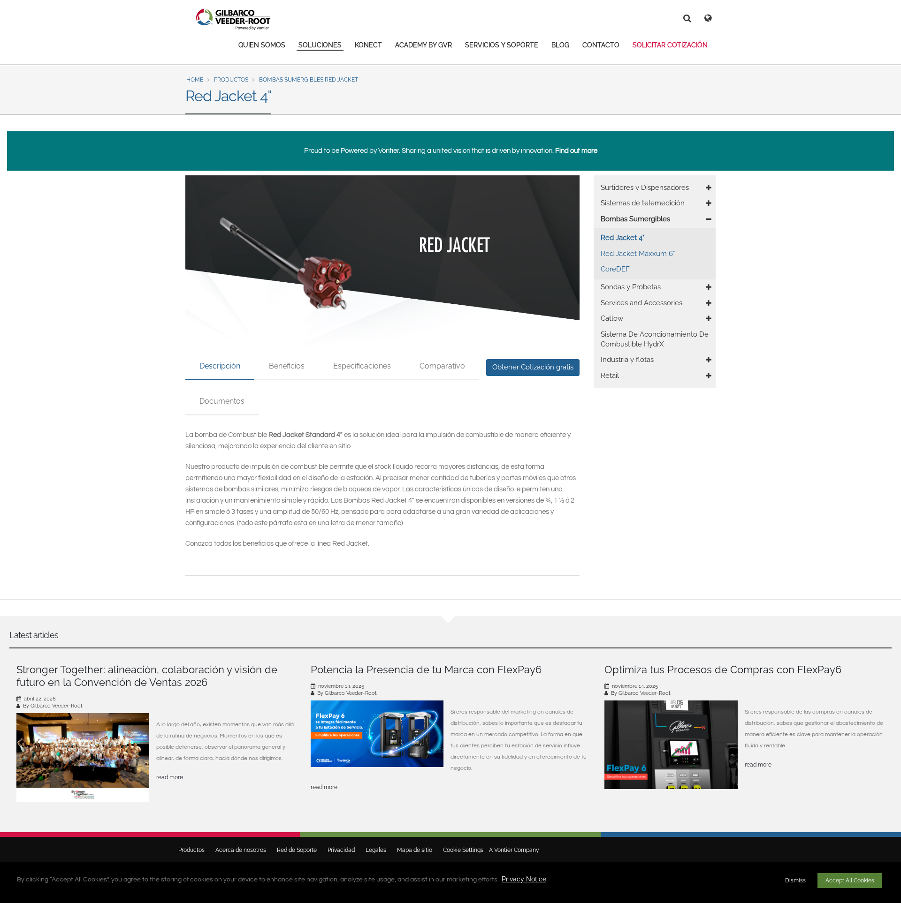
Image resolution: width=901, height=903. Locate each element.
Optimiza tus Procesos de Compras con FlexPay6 (722, 669)
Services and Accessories (641, 303)
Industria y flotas (627, 359)
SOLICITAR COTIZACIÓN (670, 45)
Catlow (612, 318)
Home (194, 79)
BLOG (560, 45)
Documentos (221, 401)
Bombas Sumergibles (635, 219)
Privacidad (341, 850)
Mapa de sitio (414, 850)
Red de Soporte (297, 850)
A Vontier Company (512, 850)
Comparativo (442, 365)
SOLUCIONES (320, 45)
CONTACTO (600, 45)
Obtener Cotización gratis (532, 367)
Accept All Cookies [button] (849, 880)
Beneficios (287, 365)
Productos (231, 79)
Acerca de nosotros (240, 850)
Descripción (219, 365)
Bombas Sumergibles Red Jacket (308, 79)
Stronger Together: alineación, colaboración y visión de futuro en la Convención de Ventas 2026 (146, 675)
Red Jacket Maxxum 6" (638, 253)
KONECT (368, 45)
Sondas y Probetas (631, 287)
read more (169, 777)
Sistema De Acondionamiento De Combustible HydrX (655, 339)
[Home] (233, 19)
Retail (610, 375)
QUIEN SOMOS (261, 45)
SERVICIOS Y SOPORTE (501, 45)
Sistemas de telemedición (643, 203)
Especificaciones (362, 365)
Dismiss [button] (795, 880)
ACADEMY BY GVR (423, 45)
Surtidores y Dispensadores (645, 187)
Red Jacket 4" (622, 237)
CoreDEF (615, 269)
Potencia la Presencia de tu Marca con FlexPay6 (426, 669)
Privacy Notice (524, 879)
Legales (376, 850)
